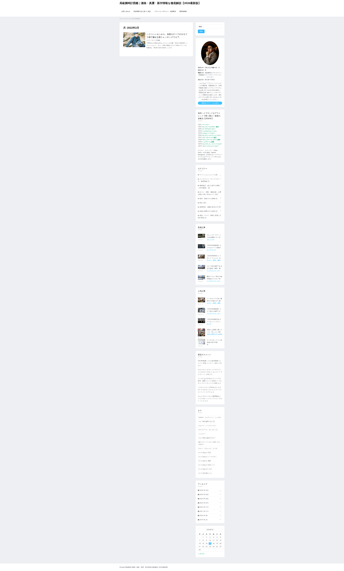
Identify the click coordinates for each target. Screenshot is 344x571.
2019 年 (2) (203, 520)
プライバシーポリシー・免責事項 (165, 11)
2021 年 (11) (203, 511)
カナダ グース (202, 430)
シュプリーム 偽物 (208, 142)
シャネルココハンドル (209, 131)
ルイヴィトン (209, 417)
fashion (201, 417)
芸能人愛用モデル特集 (208, 211)
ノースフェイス (211, 425)
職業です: (201, 73)
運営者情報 (183, 11)
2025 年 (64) (203, 494)
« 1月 (199, 554)
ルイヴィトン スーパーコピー (212, 144)
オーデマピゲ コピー (209, 129)
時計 (202, 203)
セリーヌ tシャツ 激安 (209, 137)
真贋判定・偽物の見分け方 (209, 207)
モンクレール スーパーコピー (211, 135)
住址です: (201, 79)
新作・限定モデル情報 (208, 198)
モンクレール (213, 430)
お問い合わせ (125, 11)
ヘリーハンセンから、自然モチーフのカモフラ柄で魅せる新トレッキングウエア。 (167, 35)
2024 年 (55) (203, 499)
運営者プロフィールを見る (210, 103)
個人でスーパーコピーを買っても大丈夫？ (209, 443)
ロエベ (200, 448)
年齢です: (214, 67)
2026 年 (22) (203, 490)
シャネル (218, 417)
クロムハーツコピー (208, 133)
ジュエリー (202, 434)
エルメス (201, 425)
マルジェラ (207, 448)
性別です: (201, 70)
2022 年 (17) (203, 507)
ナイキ (215, 448)
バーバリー (205, 124)
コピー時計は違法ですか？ (207, 438)
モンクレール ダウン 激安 (210, 127)
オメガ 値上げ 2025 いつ (206, 465)
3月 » (203, 554)
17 (210, 543)
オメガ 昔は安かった (205, 473)
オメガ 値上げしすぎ (205, 469)
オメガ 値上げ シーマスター (207, 457)
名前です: (201, 67)
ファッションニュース (208, 175)
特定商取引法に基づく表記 (142, 11)
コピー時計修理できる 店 (206, 421)
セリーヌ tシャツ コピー (211, 146)
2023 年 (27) (203, 503)
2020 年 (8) (203, 515)
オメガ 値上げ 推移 (204, 461)
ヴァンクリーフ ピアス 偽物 (211, 139)
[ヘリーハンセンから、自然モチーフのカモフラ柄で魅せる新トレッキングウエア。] (134, 46)
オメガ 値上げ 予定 (204, 452)
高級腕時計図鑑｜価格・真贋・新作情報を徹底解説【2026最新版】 (160, 3)
